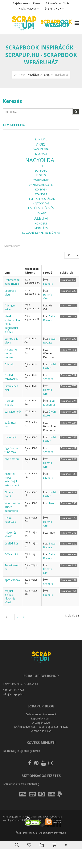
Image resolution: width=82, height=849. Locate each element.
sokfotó (41, 170)
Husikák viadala (9, 402)
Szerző (47, 272)
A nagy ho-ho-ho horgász (11, 353)
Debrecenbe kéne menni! (12, 281)
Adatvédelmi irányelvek (52, 832)
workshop (41, 179)
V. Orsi (41, 144)
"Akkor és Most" (10, 534)
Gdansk (9, 364)
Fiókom (37, 3)
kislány (41, 213)
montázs (41, 228)
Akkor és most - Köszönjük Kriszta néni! (12, 479)
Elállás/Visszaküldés (57, 3)
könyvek (41, 189)
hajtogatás (41, 203)
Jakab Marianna (49, 402)
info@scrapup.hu (13, 694)
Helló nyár (11, 437)
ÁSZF (18, 832)
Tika (51, 503)
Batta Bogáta (49, 318)
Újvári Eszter (49, 366)
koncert (41, 223)
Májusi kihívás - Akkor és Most (10, 596)
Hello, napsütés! (10, 519)
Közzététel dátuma (31, 270)
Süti (41, 166)
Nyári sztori (12, 459)
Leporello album (10, 292)
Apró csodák (12, 580)
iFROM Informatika (32, 820)
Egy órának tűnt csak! (11, 450)
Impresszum (30, 832)
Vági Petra (41, 149)
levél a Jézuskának (41, 199)
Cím (7, 272)
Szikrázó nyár (13, 411)
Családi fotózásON (11, 377)
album (41, 218)
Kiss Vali (41, 154)
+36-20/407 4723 (13, 689)
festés (41, 175)
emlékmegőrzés (41, 208)
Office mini (11, 554)
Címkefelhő (14, 124)
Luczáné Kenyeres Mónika (41, 232)
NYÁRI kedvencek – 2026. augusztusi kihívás (41, 726)
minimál (41, 139)
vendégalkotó (41, 184)
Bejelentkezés (21, 3)
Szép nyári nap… (11, 424)
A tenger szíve (10, 307)
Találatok (66, 272)
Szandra (41, 194)
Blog (47, 74)
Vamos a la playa (41, 731)
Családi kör (11, 543)
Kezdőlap (33, 74)
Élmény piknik (9, 494)
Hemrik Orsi (47, 296)
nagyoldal (41, 160)
